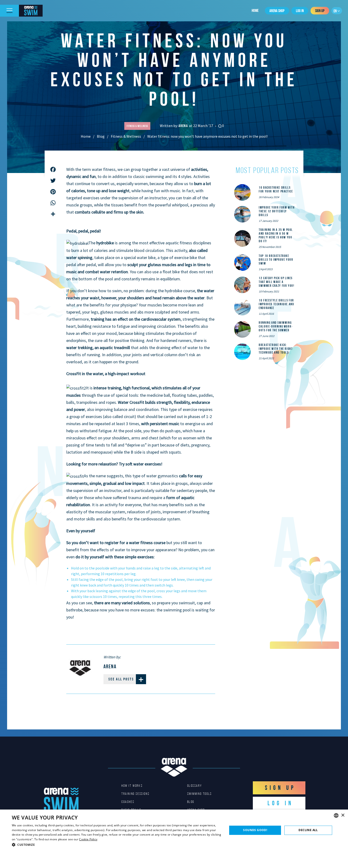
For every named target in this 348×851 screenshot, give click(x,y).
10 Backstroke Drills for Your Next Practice (276, 189)
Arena (183, 126)
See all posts (121, 679)
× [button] (342, 815)
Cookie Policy (88, 839)
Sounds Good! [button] (255, 830)
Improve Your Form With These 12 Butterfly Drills (276, 211)
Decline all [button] (308, 830)
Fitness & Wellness (126, 136)
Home (255, 10)
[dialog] (174, 830)
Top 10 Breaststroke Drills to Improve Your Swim (276, 259)
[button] (116, 844)
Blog (101, 136)
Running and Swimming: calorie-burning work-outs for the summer (276, 326)
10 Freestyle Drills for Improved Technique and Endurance (276, 304)
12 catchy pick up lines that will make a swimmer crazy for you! (276, 281)
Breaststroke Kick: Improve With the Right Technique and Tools (276, 348)
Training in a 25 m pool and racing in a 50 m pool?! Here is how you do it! (276, 235)
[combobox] (336, 815)
